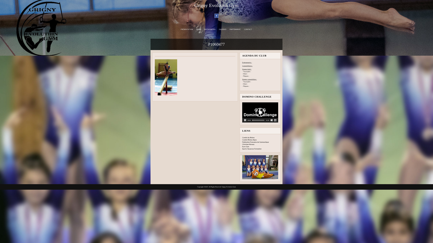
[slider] (258, 120)
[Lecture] (245, 120)
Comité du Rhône (248, 137)
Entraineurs (210, 29)
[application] (260, 112)
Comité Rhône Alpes (249, 140)
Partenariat (235, 29)
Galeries (222, 29)
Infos (198, 29)
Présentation (187, 29)
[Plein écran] (275, 120)
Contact (248, 29)
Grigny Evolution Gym (216, 5)
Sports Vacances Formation (251, 149)
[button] (260, 112)
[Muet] (272, 120)
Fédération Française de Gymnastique (255, 142)
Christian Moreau (248, 144)
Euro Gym (245, 146)
